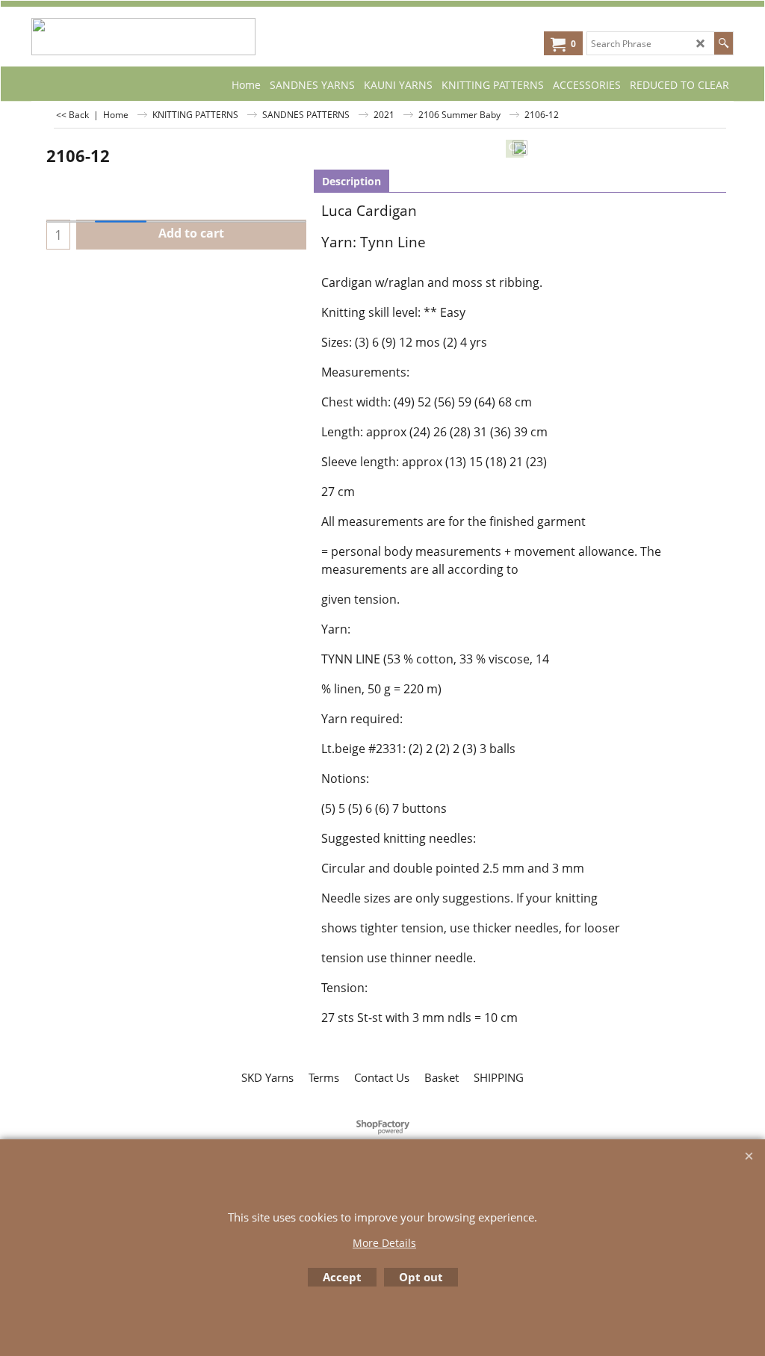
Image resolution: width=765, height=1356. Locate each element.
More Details (384, 1243)
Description (351, 181)
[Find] (723, 43)
